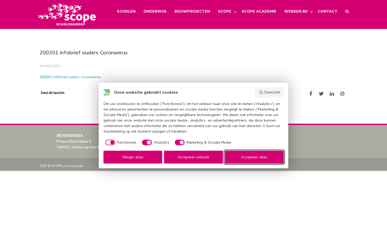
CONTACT (328, 11)
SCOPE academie (259, 11)
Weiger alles (132, 157)
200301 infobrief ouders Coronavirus (70, 77)
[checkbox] (120, 142)
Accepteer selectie (193, 157)
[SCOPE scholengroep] (67, 14)
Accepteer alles (254, 157)
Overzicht (272, 92)
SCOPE (224, 11)
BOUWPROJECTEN (192, 11)
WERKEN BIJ (295, 11)
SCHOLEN (126, 11)
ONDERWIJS (155, 11)
